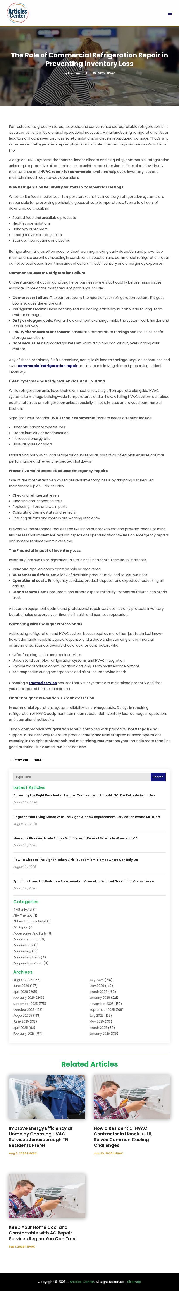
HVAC (111, 73)
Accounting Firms (26, 957)
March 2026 (98, 992)
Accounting (22, 951)
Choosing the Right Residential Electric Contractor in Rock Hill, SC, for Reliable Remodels (84, 795)
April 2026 (20, 992)
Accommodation (26, 939)
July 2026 (97, 980)
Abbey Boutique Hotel (29, 921)
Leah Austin (77, 73)
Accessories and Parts (30, 933)
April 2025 (20, 1027)
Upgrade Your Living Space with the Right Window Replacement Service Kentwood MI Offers (87, 817)
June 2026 (21, 986)
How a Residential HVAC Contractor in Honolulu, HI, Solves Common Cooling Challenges (123, 1136)
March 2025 (98, 1027)
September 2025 (102, 1009)
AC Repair (20, 927)
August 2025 (22, 1015)
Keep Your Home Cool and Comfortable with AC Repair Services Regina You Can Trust (43, 1233)
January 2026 (100, 997)
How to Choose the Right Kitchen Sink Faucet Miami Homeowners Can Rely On (75, 860)
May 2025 (97, 1021)
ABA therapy (23, 915)
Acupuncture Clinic (28, 963)
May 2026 (97, 986)
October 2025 (23, 1009)
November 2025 (102, 1004)
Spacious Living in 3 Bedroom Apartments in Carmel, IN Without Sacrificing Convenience (83, 881)
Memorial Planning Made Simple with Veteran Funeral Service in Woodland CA (75, 838)
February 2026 (24, 997)
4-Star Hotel (22, 909)
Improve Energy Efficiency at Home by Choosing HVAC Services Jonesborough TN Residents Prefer (41, 1136)
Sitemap (134, 1281)
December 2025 (25, 1004)
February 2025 (24, 1033)
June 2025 (21, 1021)
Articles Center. (82, 1281)
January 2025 (100, 1033)
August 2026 (22, 980)
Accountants (23, 945)
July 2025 (96, 1015)
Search (158, 777)
